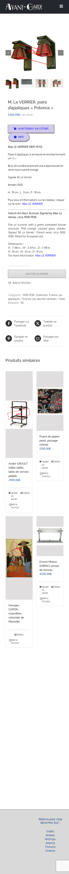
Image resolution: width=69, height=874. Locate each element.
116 (22, 302)
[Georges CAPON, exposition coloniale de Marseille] (19, 558)
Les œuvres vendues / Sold (48, 299)
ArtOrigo (50, 839)
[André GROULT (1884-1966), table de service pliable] (19, 414)
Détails (26, 493)
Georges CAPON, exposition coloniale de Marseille (16, 613)
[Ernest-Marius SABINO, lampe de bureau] (50, 536)
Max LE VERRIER (32, 204)
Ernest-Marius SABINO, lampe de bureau (49, 566)
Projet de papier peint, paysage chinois (49, 440)
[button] (19, 283)
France (53, 295)
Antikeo (50, 835)
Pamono (50, 847)
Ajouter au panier (36, 273)
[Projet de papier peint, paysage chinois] (50, 401)
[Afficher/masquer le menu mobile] (61, 6)
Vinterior (50, 850)
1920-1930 (28, 295)
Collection (42, 295)
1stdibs (50, 831)
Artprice (50, 843)
